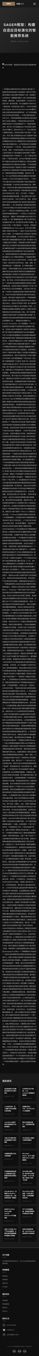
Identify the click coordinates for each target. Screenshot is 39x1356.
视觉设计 (5, 1307)
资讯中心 (5, 1311)
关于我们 (5, 1287)
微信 (14, 1351)
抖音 (24, 1351)
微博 (19, 1351)
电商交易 (5, 1283)
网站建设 (5, 1276)
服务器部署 (5, 1304)
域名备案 (5, 1300)
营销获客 (5, 1279)
